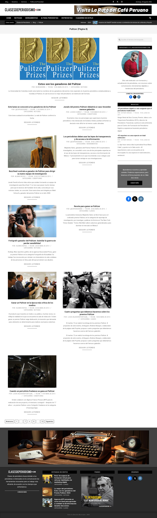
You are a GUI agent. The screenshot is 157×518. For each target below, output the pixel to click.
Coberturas (92, 114)
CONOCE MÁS (22, 492)
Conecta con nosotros (134, 93)
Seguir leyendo (59, 98)
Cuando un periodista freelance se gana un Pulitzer (32, 391)
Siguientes (49, 421)
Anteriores (9, 421)
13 (42, 421)
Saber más (135, 183)
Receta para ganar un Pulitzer (87, 206)
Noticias (84, 87)
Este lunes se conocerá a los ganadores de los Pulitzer (32, 107)
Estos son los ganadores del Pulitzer (59, 84)
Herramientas (92, 144)
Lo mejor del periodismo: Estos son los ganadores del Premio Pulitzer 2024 (65, 491)
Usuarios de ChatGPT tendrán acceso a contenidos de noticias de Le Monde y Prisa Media (110, 22)
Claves (92, 211)
